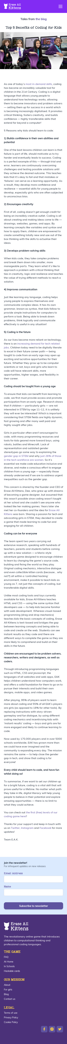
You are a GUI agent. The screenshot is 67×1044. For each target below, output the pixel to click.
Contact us (9, 999)
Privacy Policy (11, 1017)
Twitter (15, 827)
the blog (41, 19)
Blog (6, 994)
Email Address (13, 873)
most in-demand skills (38, 84)
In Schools (9, 966)
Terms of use (10, 1012)
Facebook (45, 827)
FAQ (6, 957)
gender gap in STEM (16, 456)
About (7, 984)
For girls (8, 989)
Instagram (27, 827)
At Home (8, 961)
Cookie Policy (11, 1022)
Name (7, 886)
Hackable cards (12, 971)
